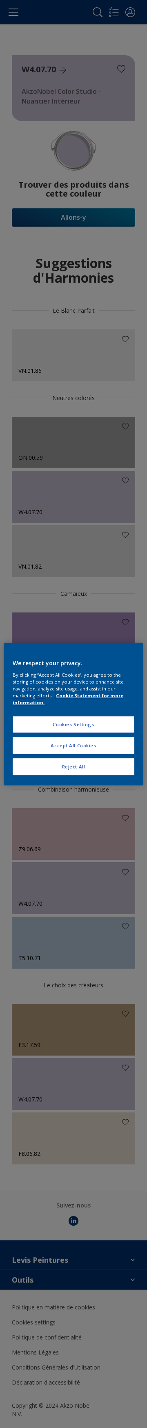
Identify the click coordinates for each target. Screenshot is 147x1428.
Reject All (73, 766)
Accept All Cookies (73, 745)
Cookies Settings (73, 724)
